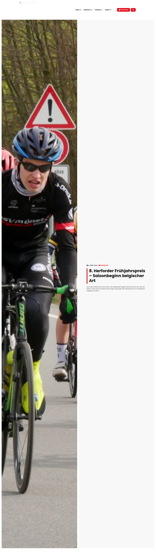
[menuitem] (78, 10)
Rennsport (104, 265)
